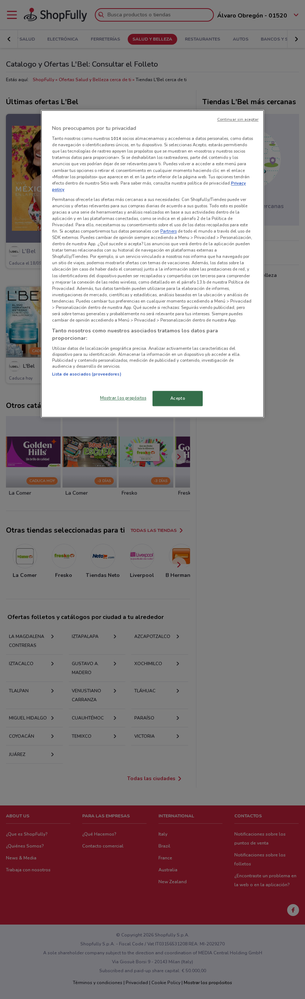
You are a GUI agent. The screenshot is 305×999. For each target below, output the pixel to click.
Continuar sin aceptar (238, 119)
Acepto (177, 398)
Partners (168, 231)
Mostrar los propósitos (123, 398)
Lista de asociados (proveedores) (86, 374)
